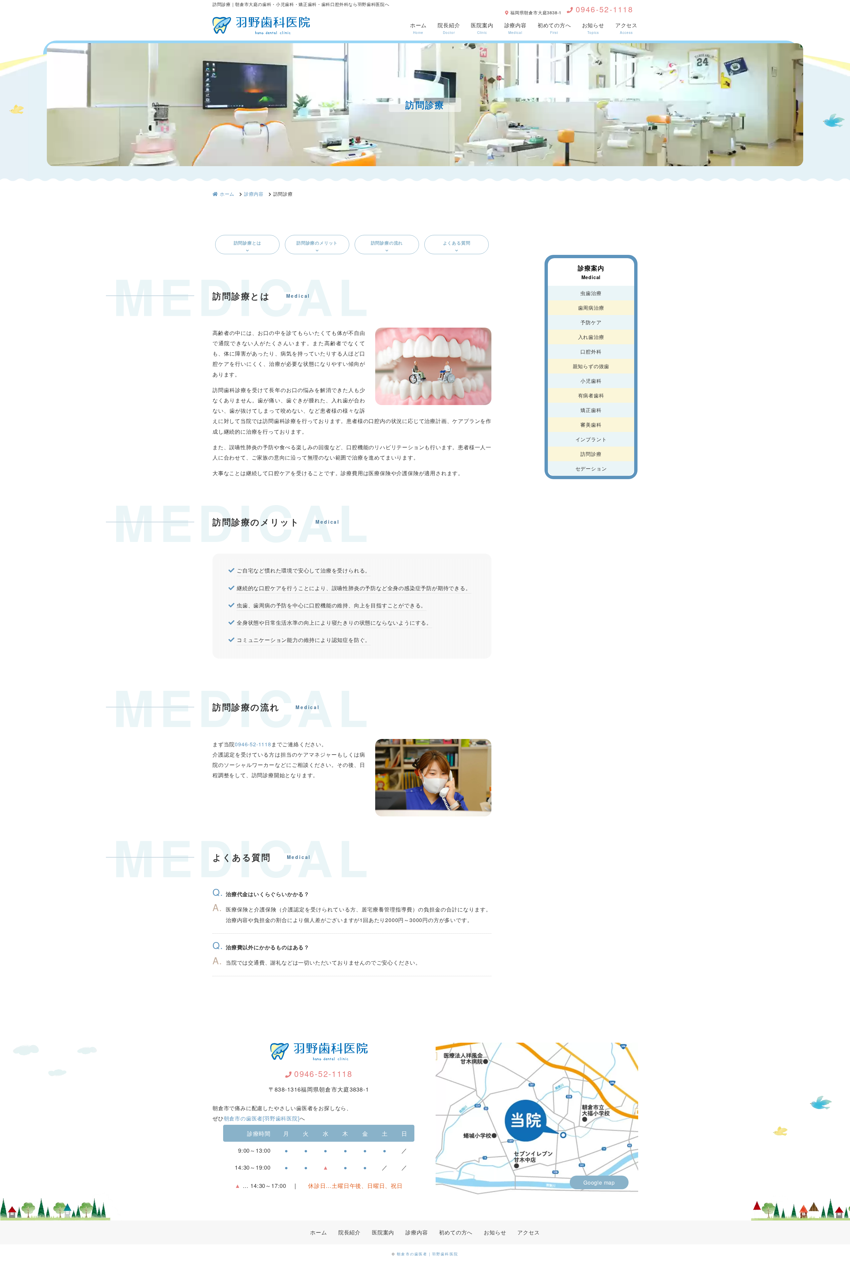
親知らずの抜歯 (591, 366)
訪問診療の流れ (387, 243)
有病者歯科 (591, 395)
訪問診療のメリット (317, 243)
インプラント (591, 439)
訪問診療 (590, 453)
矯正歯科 (590, 409)
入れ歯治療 (591, 336)
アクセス (626, 28)
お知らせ (593, 28)
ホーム (418, 28)
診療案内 (591, 271)
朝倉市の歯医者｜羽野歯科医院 (427, 1253)
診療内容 (515, 28)
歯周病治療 (591, 307)
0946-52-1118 (604, 9)
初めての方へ (554, 28)
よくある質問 (456, 243)
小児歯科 (590, 380)
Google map (599, 1182)
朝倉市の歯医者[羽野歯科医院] (261, 1118)
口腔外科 (590, 351)
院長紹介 (449, 28)
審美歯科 (590, 424)
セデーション (591, 468)
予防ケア (590, 322)
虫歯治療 (590, 292)
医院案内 (482, 28)
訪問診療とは (247, 243)
